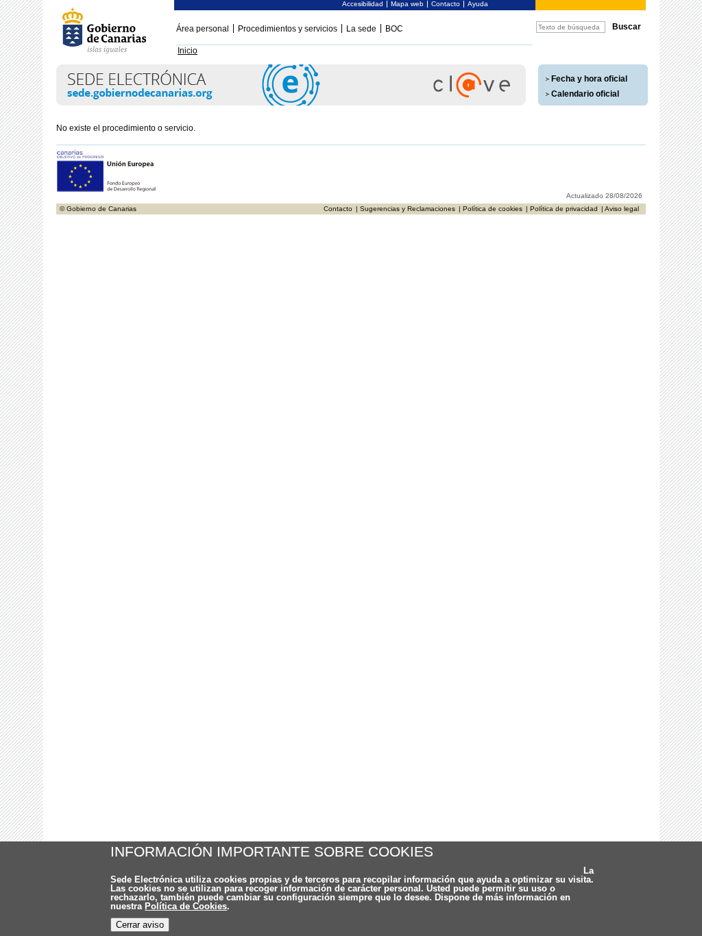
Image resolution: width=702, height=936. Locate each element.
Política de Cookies (186, 906)
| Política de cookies (490, 208)
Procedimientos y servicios (287, 29)
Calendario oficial (585, 94)
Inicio (187, 51)
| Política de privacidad (562, 208)
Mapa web (407, 4)
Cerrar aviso (140, 925)
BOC (394, 29)
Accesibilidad (362, 4)
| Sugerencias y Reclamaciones (405, 208)
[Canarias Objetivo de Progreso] (106, 190)
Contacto (445, 4)
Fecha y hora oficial (589, 79)
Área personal (202, 29)
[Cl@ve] (291, 103)
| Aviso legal (620, 208)
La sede (361, 29)
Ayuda (478, 4)
